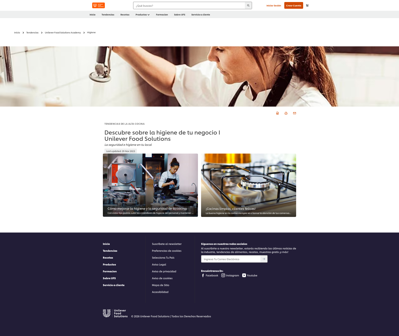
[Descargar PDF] (277, 112)
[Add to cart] (307, 5)
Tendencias (110, 250)
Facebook (212, 275)
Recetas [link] (124, 14)
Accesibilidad (160, 292)
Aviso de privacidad (164, 271)
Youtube (252, 275)
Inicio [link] (92, 14)
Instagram (232, 275)
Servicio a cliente (114, 285)
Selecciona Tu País (163, 257)
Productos (109, 264)
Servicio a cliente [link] (200, 14)
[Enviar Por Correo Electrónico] (294, 112)
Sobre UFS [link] (179, 14)
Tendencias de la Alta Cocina (124, 123)
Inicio (106, 243)
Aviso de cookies (162, 278)
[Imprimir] (286, 112)
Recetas (108, 257)
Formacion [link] (162, 14)
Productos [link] (141, 14)
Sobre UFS (109, 278)
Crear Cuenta (293, 5)
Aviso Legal (159, 264)
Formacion (110, 271)
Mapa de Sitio (160, 285)
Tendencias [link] (108, 14)
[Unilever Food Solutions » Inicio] (98, 5)
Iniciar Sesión (274, 5)
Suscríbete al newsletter (167, 243)
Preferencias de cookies (166, 250)
